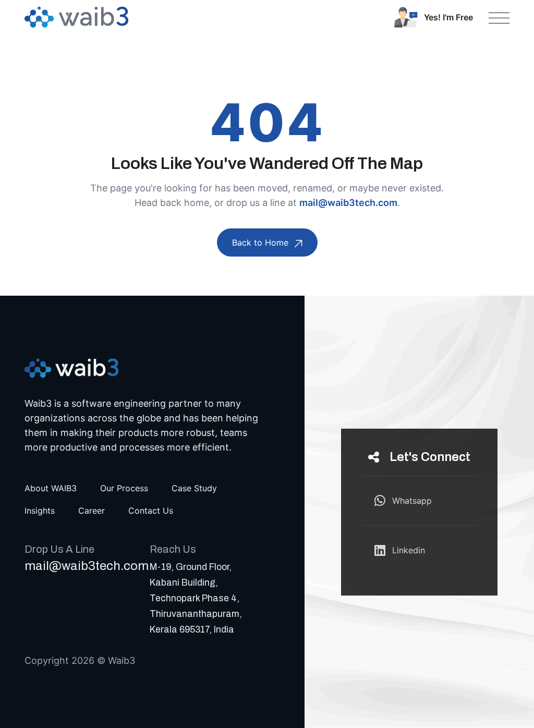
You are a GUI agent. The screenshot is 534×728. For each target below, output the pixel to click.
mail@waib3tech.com (348, 202)
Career (91, 510)
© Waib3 (116, 660)
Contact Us (150, 510)
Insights (40, 510)
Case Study (194, 488)
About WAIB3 (51, 488)
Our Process (124, 488)
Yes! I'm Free (448, 17)
